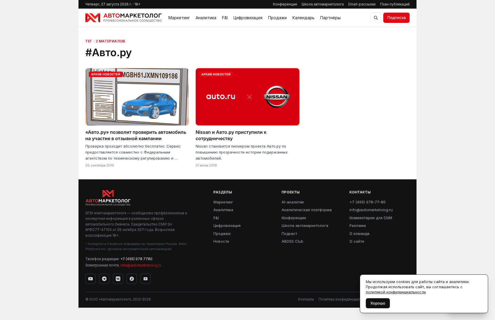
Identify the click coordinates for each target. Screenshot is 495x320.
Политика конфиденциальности (345, 299)
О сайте (356, 241)
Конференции (285, 4)
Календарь (303, 17)
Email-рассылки (362, 4)
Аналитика (206, 17)
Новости (221, 241)
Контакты (306, 299)
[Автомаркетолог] (123, 17)
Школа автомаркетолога (323, 4)
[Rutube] (145, 279)
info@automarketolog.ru (140, 265)
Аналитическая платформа (307, 209)
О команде (359, 233)
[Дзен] (132, 279)
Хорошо (377, 303)
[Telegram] (104, 279)
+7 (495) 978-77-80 (367, 202)
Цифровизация (247, 17)
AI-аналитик (293, 202)
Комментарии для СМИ (370, 217)
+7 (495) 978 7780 (136, 259)
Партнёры (330, 17)
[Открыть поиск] (376, 18)
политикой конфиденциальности (396, 292)
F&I (225, 17)
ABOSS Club (292, 241)
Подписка (396, 17)
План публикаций (395, 4)
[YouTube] (90, 279)
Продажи (277, 17)
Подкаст (289, 233)
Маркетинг (179, 17)
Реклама (357, 225)
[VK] (118, 279)
